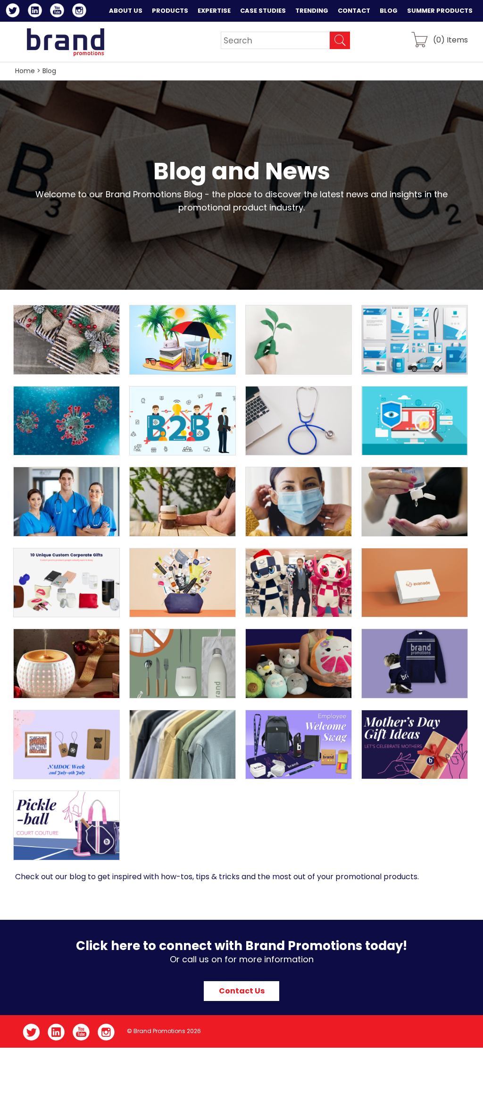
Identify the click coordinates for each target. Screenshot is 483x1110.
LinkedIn (36, 11)
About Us (125, 10)
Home (25, 71)
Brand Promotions (65, 42)
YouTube (58, 11)
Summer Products (440, 10)
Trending (311, 10)
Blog (389, 10)
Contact (354, 10)
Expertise (214, 10)
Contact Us (242, 990)
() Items (450, 39)
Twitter (14, 11)
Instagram (81, 11)
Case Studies (263, 10)
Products (170, 10)
